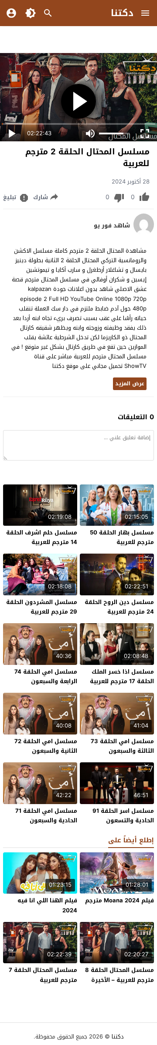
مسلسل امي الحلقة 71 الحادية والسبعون (46, 815)
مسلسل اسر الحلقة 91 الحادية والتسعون (123, 815)
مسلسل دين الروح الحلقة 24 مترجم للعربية (119, 607)
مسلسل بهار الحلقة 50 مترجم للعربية (122, 537)
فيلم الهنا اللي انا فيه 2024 (47, 905)
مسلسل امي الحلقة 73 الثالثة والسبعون (122, 746)
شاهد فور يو (112, 225)
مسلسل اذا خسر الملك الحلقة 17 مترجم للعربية (122, 676)
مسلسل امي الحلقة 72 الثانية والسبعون (45, 746)
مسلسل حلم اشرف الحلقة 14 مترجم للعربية (41, 537)
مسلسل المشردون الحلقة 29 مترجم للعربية (41, 607)
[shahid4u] (143, 233)
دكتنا (122, 13)
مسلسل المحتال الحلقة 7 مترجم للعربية (43, 975)
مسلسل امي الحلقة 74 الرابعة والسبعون (45, 676)
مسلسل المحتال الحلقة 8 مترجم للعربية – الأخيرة (119, 975)
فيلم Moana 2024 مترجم (119, 900)
